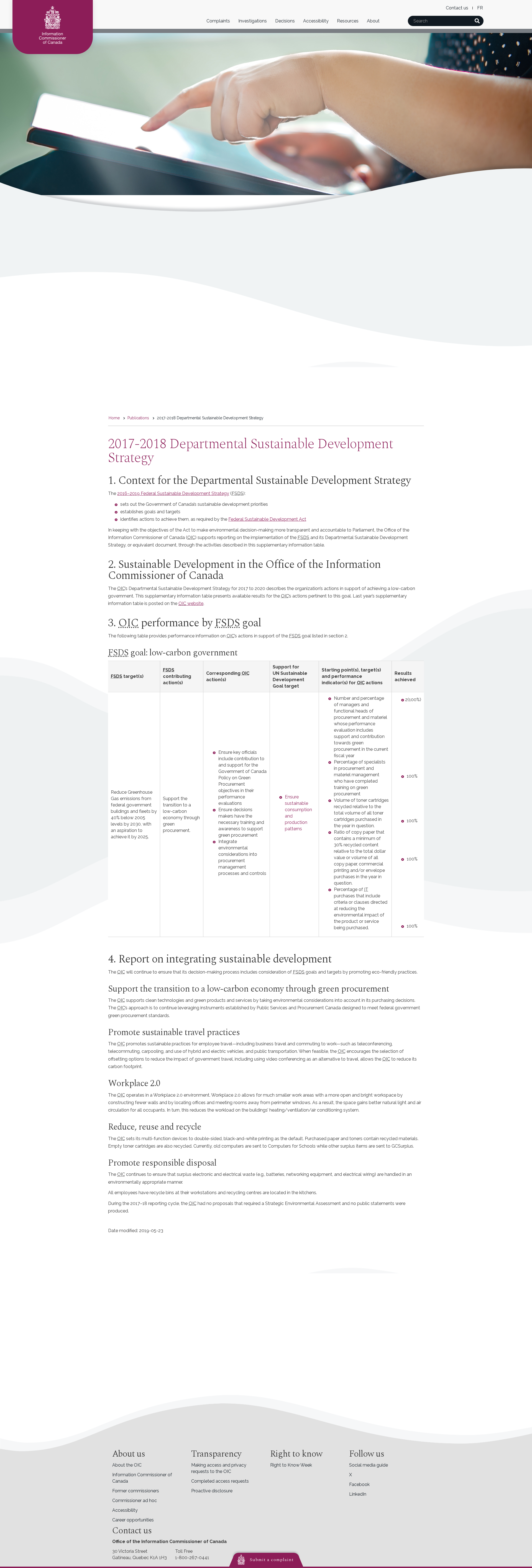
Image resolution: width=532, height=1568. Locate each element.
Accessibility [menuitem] (125, 1510)
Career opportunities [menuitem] (133, 1520)
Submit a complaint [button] (272, 1559)
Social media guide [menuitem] (368, 1465)
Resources (348, 21)
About (373, 21)
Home (114, 418)
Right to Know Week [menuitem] (291, 1465)
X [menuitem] (350, 1474)
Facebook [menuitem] (359, 1484)
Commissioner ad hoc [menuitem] (134, 1500)
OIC (182, 603)
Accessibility (316, 21)
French (480, 8)
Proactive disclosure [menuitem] (211, 1490)
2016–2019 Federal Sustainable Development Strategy (173, 493)
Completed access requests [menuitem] (220, 1481)
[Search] (477, 21)
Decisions (285, 21)
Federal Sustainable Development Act (267, 519)
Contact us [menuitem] (457, 8)
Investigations (252, 21)
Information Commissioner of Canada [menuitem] (142, 1478)
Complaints (218, 21)
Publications (138, 418)
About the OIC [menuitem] (127, 1465)
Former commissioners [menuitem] (135, 1490)
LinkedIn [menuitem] (357, 1494)
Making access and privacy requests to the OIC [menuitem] (218, 1468)
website (194, 603)
